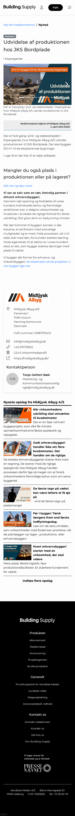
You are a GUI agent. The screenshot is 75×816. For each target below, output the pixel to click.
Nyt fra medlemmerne (19, 25)
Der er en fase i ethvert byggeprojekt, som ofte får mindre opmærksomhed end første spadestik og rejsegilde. (36, 422)
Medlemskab (37, 646)
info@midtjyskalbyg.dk (30, 341)
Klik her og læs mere (17, 185)
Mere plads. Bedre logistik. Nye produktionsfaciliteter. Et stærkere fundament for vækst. (35, 559)
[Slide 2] (28, 97)
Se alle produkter (37, 666)
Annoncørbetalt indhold (37, 703)
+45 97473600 (23, 347)
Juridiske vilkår (37, 690)
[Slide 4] (40, 97)
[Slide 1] (21, 97)
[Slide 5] (47, 97)
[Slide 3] (34, 97)
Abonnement (37, 640)
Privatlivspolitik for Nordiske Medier (37, 684)
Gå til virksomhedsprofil (30, 352)
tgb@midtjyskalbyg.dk (39, 387)
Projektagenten (37, 659)
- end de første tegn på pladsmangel (36, 497)
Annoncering (38, 653)
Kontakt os (37, 728)
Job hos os (37, 735)
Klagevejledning (37, 697)
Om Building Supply (37, 741)
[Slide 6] (53, 97)
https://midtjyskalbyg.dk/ (31, 358)
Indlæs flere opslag (37, 580)
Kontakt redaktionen (37, 722)
